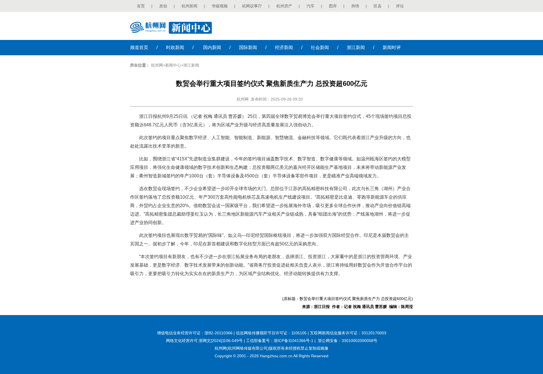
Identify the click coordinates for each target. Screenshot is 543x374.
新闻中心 (173, 65)
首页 (141, 6)
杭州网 (157, 65)
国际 (248, 47)
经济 (284, 47)
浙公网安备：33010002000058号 (347, 340)
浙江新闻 (191, 65)
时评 (392, 47)
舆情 (355, 6)
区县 (378, 6)
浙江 (356, 47)
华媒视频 (220, 6)
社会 (320, 47)
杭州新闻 (189, 6)
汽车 (310, 6)
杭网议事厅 (252, 6)
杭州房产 (284, 6)
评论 (400, 6)
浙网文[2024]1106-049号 (221, 340)
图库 (333, 6)
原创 (163, 6)
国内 (212, 47)
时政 (175, 47)
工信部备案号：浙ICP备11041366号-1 (279, 340)
